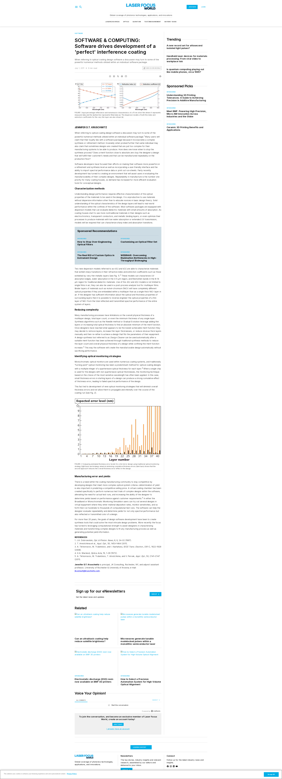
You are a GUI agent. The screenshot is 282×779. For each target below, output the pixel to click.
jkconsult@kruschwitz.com (87, 571)
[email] (126, 76)
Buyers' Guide (171, 21)
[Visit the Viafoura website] (155, 711)
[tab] (81, 700)
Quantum (137, 21)
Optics (126, 21)
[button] (76, 7)
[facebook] (110, 76)
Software (79, 33)
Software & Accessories (85, 744)
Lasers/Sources (113, 21)
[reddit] (122, 76)
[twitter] (118, 76)
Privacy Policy (72, 774)
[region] (118, 705)
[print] (160, 76)
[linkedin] (114, 76)
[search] (80, 7)
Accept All (271, 774)
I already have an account (118, 729)
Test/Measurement (152, 21)
